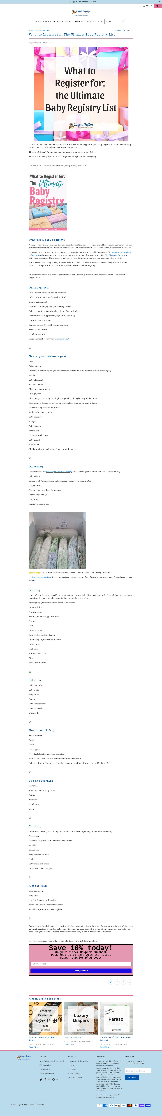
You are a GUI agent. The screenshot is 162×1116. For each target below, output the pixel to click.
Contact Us (72, 1069)
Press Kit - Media (74, 1073)
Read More (34, 1047)
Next (129, 30)
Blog (100, 21)
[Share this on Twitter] (110, 982)
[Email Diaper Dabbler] (58, 1079)
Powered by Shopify (36, 1105)
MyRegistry (126, 252)
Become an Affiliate (75, 1077)
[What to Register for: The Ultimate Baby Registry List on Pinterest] (48, 230)
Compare (89, 21)
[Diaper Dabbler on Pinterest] (49, 1079)
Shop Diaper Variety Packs (56, 21)
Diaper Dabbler (22, 1105)
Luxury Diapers (72, 1037)
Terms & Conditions (46, 1073)
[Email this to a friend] (129, 982)
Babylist (116, 252)
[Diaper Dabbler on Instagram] (53, 1079)
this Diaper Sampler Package (59, 472)
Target (112, 255)
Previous (121, 30)
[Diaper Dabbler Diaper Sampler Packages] (57, 568)
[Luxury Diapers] (81, 1019)
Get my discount (81, 971)
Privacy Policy (44, 1069)
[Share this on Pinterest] (123, 982)
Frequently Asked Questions (78, 1061)
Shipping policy (45, 1065)
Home (38, 21)
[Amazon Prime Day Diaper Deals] (45, 1019)
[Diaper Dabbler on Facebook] (45, 1079)
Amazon (121, 255)
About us (71, 1065)
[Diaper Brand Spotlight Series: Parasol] (116, 1019)
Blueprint (35, 255)
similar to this (62, 339)
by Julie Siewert (35, 43)
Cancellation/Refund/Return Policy (52, 1061)
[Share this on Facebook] (117, 982)
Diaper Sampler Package (41, 577)
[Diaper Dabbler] (81, 13)
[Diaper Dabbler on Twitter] (41, 1079)
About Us (78, 21)
